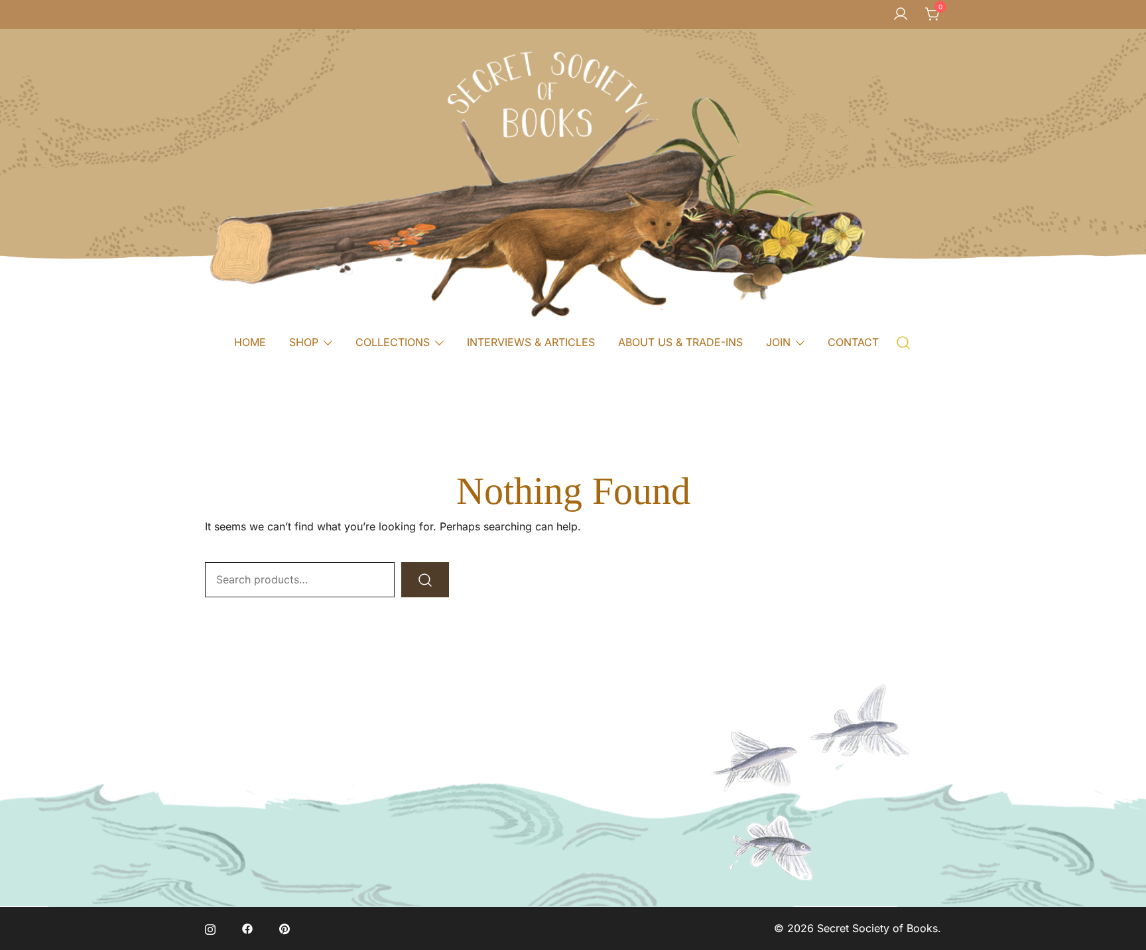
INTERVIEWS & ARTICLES (531, 342)
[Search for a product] (903, 342)
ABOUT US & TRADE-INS (680, 342)
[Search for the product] (425, 579)
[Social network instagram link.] (210, 928)
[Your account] (901, 14)
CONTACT (853, 342)
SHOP (303, 342)
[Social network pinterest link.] (284, 928)
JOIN (778, 342)
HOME (250, 342)
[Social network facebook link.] (247, 928)
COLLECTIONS (392, 342)
